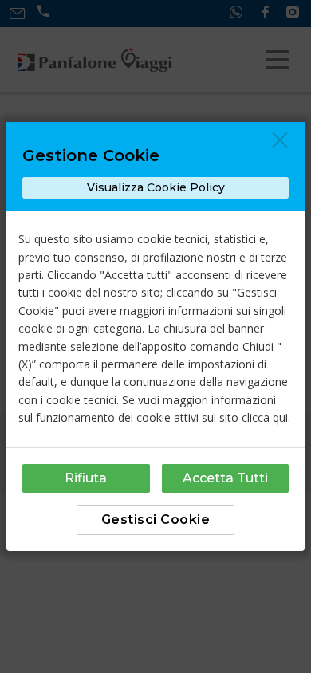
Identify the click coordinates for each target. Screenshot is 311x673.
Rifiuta (86, 478)
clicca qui (265, 417)
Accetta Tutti (225, 478)
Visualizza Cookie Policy (156, 187)
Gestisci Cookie (156, 519)
